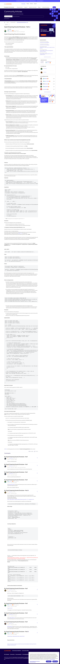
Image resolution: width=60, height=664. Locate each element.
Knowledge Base (25, 654)
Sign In (54, 7)
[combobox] (28, 16)
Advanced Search (6, 18)
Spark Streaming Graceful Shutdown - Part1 (16, 27)
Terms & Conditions (15, 657)
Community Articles (12, 22)
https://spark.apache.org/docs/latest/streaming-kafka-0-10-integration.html (20, 499)
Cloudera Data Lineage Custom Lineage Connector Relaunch (47, 47)
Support (35, 3)
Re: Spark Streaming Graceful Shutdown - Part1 (16, 456)
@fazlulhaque (10, 636)
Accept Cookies (55, 661)
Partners (31, 3)
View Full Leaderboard (47, 91)
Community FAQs (25, 650)
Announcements (19, 7)
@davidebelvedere (11, 484)
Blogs (39, 7)
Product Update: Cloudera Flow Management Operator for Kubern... (46, 51)
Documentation (19, 654)
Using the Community (32, 7)
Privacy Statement (52, 659)
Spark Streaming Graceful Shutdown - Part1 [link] (22, 22)
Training (27, 3)
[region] (44, 658)
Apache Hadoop (8, 658)
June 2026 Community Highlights (44, 44)
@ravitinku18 (10, 608)
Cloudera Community (9, 7)
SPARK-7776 (20, 233)
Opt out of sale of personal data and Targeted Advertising (35, 661)
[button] (37, 457)
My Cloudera (6, 654)
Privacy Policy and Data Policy (20, 657)
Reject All (48, 661)
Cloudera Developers (45, 7)
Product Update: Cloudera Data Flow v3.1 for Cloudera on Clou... (46, 54)
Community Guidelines (16, 650)
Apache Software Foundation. (27, 658)
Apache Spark (9, 29)
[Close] (58, 653)
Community (23, 3)
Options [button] (6, 24)
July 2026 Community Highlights (44, 42)
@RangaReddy (12, 617)
